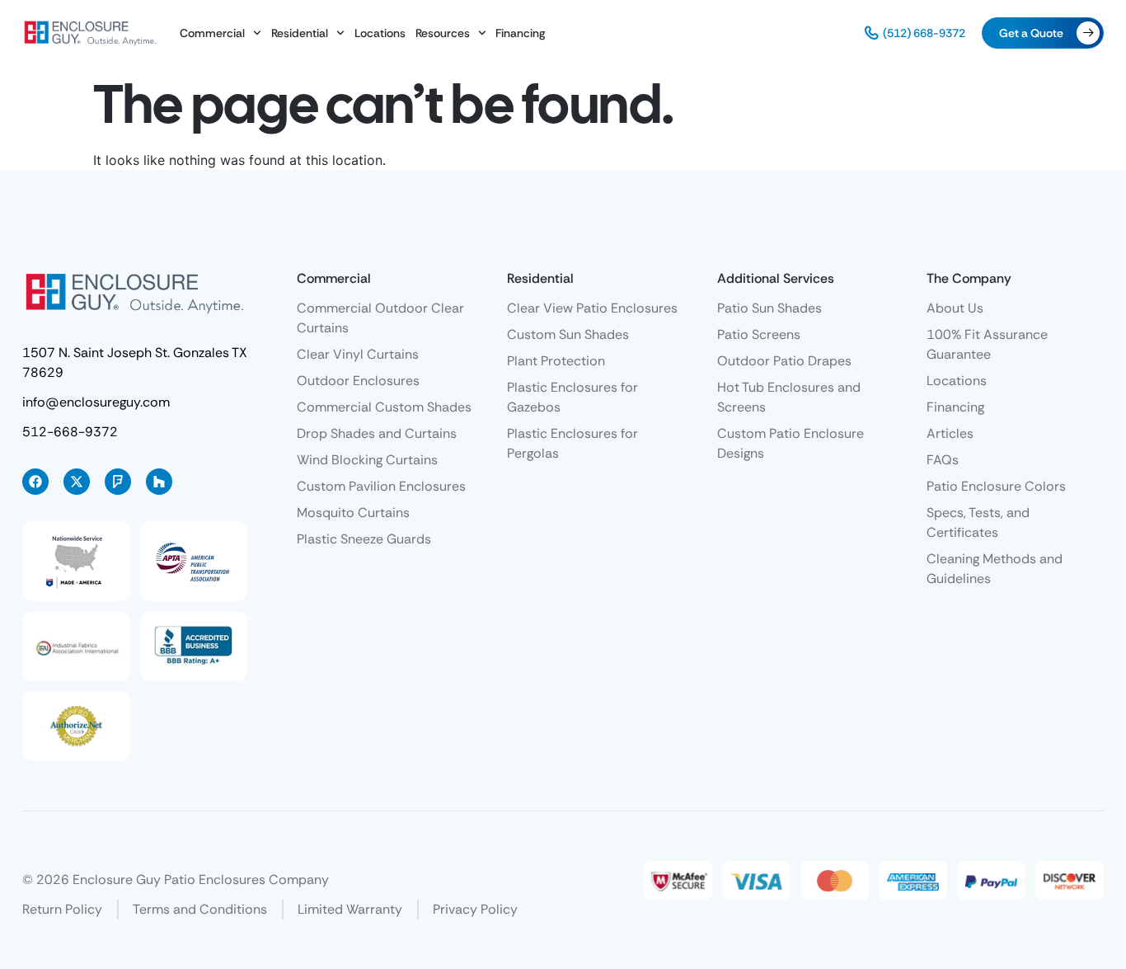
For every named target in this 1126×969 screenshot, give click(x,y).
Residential (299, 33)
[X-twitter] (76, 481)
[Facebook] (35, 481)
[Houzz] (159, 481)
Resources (442, 33)
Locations (380, 33)
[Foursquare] (118, 481)
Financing (520, 33)
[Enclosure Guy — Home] (90, 32)
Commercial (212, 33)
